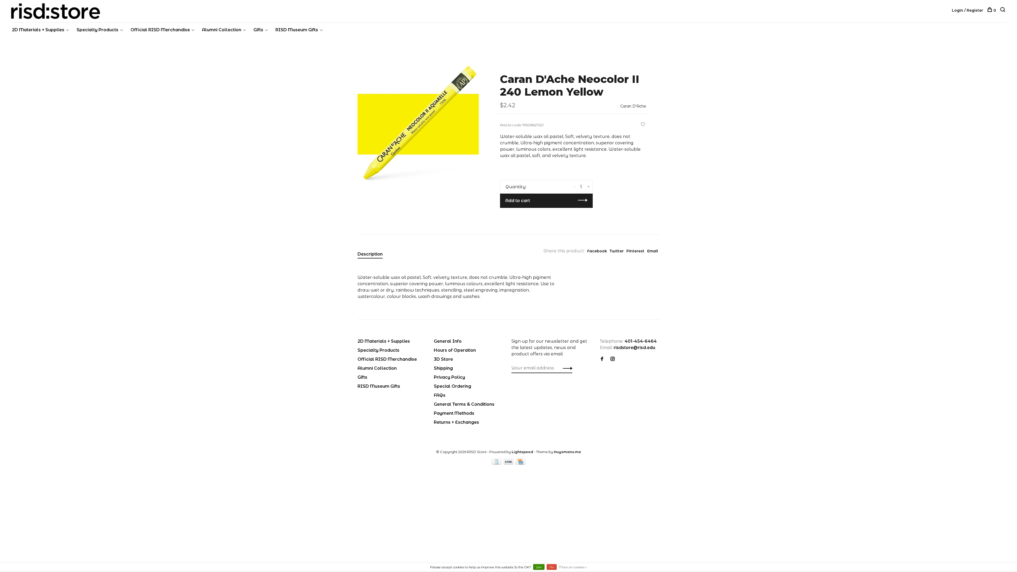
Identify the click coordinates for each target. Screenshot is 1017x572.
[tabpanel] (418, 124)
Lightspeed (522, 452)
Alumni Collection (221, 29)
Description (370, 254)
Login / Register (967, 10)
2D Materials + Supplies (38, 29)
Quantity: (516, 186)
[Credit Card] (520, 463)
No (552, 567)
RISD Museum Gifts (296, 29)
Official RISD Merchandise (160, 29)
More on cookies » (573, 567)
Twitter (617, 251)
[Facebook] (602, 359)
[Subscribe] (566, 368)
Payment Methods (454, 413)
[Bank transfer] (509, 463)
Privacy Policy (449, 377)
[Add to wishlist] (643, 124)
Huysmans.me (567, 452)
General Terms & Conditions (464, 404)
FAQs (439, 395)
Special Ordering (452, 386)
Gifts (258, 29)
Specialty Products (97, 29)
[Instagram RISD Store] (612, 359)
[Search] (1003, 10)
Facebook (597, 251)
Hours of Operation (455, 350)
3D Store (443, 359)
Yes (539, 567)
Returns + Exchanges (456, 422)
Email (652, 251)
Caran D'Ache (633, 106)
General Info (448, 341)
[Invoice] (497, 463)
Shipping (443, 368)
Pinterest (635, 251)
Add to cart (517, 200)
